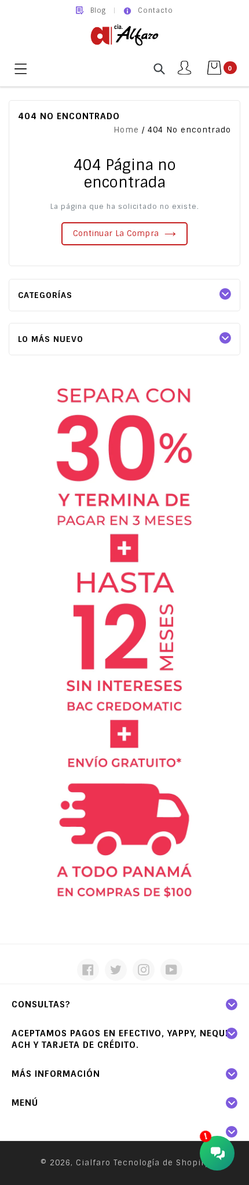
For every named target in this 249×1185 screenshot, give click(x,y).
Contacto (155, 10)
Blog (98, 10)
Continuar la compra (116, 233)
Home (126, 130)
